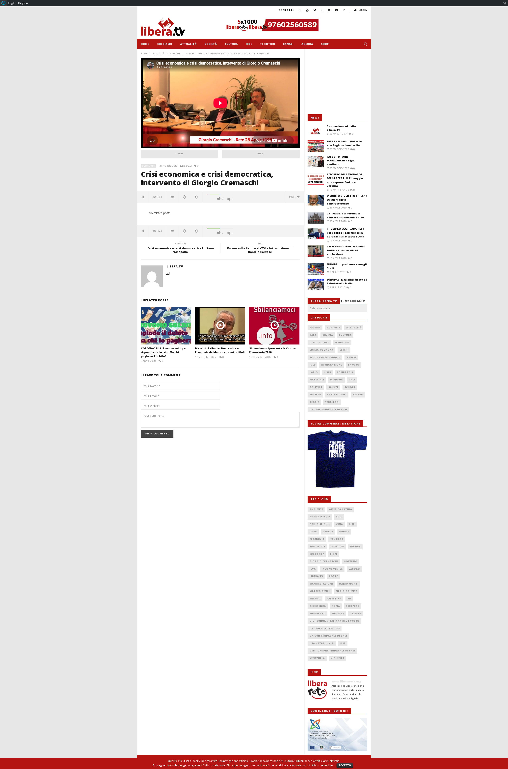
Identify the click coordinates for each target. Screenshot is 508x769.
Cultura (231, 44)
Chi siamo (164, 44)
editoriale (317, 546)
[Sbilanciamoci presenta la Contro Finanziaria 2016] (274, 325)
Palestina (334, 598)
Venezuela (317, 658)
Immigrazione (331, 364)
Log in (11, 3)
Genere (351, 357)
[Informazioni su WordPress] (3, 3)
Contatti (286, 10)
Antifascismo (320, 516)
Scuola (349, 387)
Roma (336, 605)
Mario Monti (348, 583)
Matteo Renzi (320, 591)
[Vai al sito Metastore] (337, 459)
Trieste (355, 613)
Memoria (336, 379)
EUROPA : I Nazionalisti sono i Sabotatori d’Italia (347, 281)
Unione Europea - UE (325, 628)
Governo (350, 561)
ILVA (313, 568)
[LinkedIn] (322, 10)
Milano (315, 598)
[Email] (337, 10)
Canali (288, 44)
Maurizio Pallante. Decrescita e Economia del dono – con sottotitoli (219, 350)
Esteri (344, 349)
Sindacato (318, 613)
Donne (344, 531)
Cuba (313, 531)
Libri (327, 372)
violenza (337, 658)
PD (349, 598)
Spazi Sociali (337, 394)
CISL (352, 524)
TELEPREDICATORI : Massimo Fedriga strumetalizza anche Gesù (346, 250)
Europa (355, 546)
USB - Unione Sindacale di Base (333, 650)
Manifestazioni (321, 583)
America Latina (340, 509)
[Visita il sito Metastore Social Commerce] (295, 25)
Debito (328, 531)
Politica (316, 387)
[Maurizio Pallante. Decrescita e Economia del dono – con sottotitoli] (220, 325)
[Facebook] (300, 10)
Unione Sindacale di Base (328, 409)
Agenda (307, 44)
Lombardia (345, 372)
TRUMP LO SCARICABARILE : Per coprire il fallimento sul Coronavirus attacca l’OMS (345, 232)
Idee (249, 44)
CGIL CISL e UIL (320, 524)
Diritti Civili (319, 342)
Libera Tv (316, 576)
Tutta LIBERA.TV (353, 301)
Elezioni (337, 546)
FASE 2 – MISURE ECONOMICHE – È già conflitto (340, 160)
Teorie (314, 401)
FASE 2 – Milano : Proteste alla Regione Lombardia (344, 143)
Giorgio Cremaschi (324, 561)
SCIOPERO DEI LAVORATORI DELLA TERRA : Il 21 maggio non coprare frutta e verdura (345, 180)
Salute (333, 387)
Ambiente (333, 327)
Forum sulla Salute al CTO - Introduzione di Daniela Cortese (259, 248)
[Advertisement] (337, 82)
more (293, 197)
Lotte (333, 576)
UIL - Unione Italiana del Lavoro (334, 620)
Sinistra (338, 613)
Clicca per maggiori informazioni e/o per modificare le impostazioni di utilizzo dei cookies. (280, 765)
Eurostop (317, 553)
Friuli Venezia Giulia (325, 357)
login (363, 10)
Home (145, 44)
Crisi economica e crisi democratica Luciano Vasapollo (180, 248)
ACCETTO (345, 765)
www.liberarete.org (346, 681)
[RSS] (344, 10)
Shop (325, 44)
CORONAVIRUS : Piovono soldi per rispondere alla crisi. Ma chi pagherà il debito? (164, 352)
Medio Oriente (346, 591)
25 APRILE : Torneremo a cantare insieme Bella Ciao (345, 215)
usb (343, 643)
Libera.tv (187, 165)
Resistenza (318, 605)
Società (211, 44)
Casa (313, 334)
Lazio (314, 372)
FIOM (333, 553)
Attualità (188, 44)
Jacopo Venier (332, 568)
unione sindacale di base (328, 635)
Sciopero (353, 605)
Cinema (327, 334)
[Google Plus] (329, 10)
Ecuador (336, 538)
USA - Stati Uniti (322, 643)
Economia (175, 53)
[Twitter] (314, 10)
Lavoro (353, 364)
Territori (267, 44)
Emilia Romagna (322, 349)
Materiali (317, 379)
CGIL (339, 516)
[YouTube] (307, 10)
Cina (339, 524)
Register (23, 3)
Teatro (358, 394)
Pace (352, 379)
